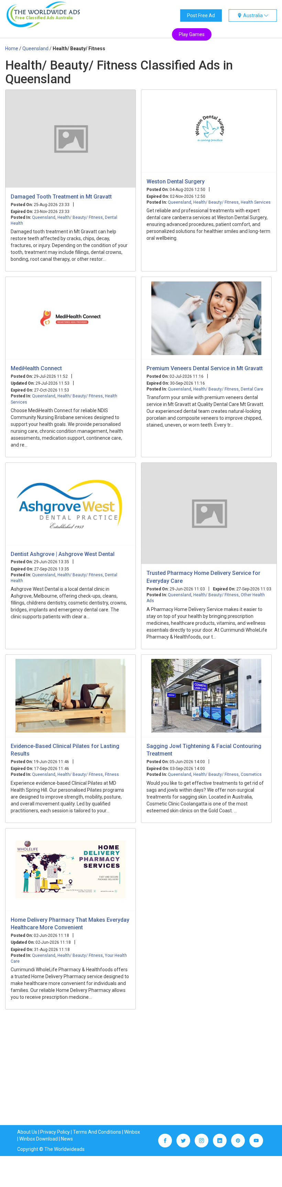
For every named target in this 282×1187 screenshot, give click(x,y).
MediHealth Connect (36, 368)
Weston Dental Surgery (176, 181)
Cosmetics (251, 774)
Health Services (256, 202)
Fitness (112, 774)
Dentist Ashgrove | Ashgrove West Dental (63, 554)
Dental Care (252, 389)
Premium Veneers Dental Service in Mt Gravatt (205, 368)
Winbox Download (38, 1139)
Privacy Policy (55, 1132)
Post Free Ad (201, 15)
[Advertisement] (141, 1073)
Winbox (132, 1132)
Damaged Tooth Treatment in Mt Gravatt (61, 196)
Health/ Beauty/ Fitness (80, 217)
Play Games (192, 34)
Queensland (43, 217)
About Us (27, 1132)
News (67, 1139)
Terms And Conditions (97, 1132)
